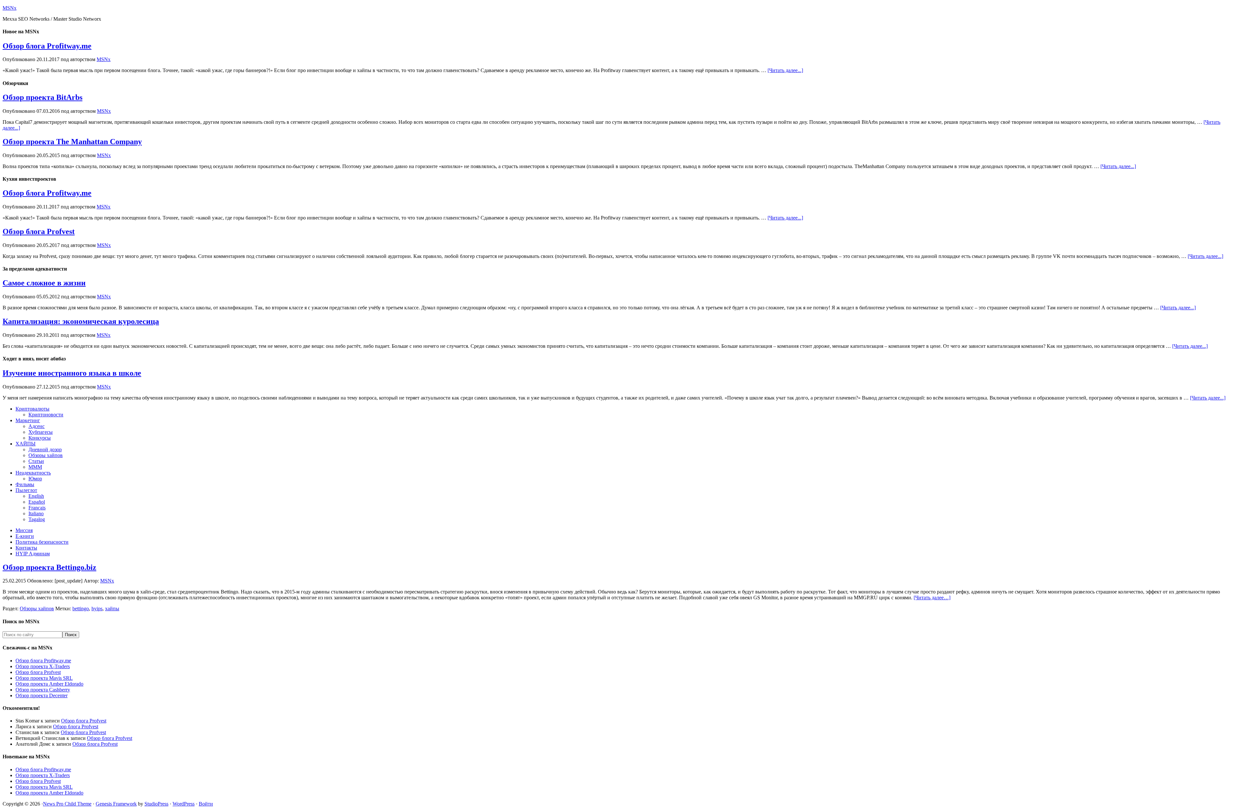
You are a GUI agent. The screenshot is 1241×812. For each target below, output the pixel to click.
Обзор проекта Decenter (42, 695)
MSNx (9, 8)
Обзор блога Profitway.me (47, 46)
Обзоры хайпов (37, 608)
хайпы (112, 608)
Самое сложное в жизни (44, 283)
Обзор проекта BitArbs (42, 97)
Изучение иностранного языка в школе (72, 373)
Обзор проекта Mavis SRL (44, 678)
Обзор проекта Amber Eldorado (49, 684)
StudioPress (156, 804)
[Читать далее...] (785, 70)
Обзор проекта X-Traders (43, 666)
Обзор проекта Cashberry (43, 689)
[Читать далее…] (932, 597)
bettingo (80, 608)
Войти (206, 804)
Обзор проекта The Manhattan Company (72, 141)
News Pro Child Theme (67, 804)
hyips (96, 608)
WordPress (184, 804)
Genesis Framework (116, 804)
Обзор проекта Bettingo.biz (49, 567)
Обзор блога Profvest (39, 231)
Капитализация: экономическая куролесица (81, 321)
